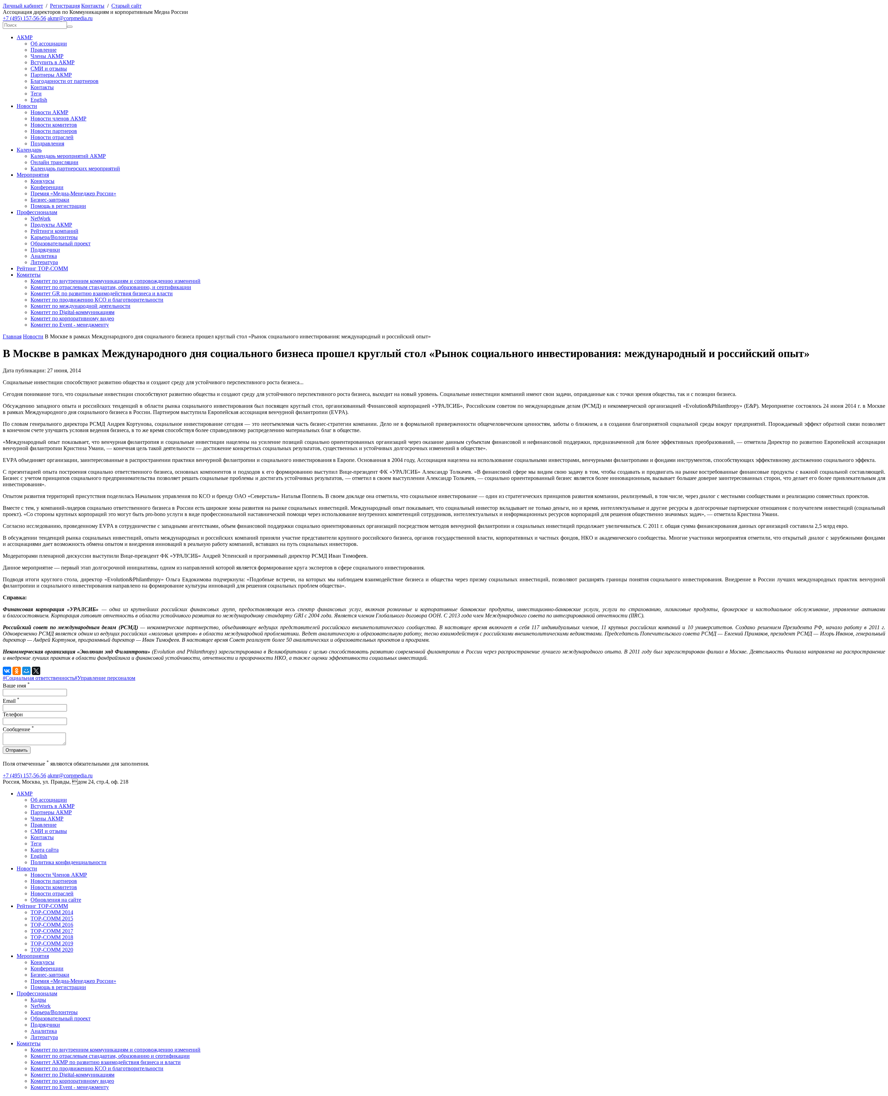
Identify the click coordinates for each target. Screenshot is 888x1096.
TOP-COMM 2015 (52, 918)
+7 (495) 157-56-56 (24, 18)
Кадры (38, 1000)
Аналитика (44, 256)
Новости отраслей (52, 137)
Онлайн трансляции (54, 162)
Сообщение (18, 729)
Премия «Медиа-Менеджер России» (73, 193)
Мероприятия (33, 175)
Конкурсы (42, 181)
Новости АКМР (49, 112)
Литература (44, 262)
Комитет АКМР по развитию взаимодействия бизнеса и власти (106, 1062)
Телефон (13, 714)
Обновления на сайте (56, 900)
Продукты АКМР (51, 225)
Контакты (92, 6)
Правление (44, 50)
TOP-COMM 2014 (52, 912)
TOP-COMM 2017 (52, 931)
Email (11, 701)
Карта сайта (45, 850)
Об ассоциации (49, 44)
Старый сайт (126, 6)
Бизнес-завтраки (50, 200)
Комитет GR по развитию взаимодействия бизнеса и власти (102, 293)
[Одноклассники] (16, 671)
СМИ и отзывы (49, 68)
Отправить (17, 750)
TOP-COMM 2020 (52, 950)
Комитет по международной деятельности (80, 306)
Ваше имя (16, 686)
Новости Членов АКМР (59, 875)
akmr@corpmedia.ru (70, 18)
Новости (27, 106)
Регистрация (65, 6)
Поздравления (47, 143)
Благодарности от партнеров (65, 81)
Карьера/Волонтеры (54, 237)
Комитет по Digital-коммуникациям (72, 312)
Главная (12, 336)
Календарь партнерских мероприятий (75, 168)
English (39, 100)
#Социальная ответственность (39, 678)
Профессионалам (37, 212)
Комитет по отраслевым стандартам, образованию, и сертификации (111, 287)
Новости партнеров (54, 131)
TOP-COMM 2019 (52, 943)
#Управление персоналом (105, 678)
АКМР (25, 37)
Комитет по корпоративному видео (72, 318)
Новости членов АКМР (58, 118)
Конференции (47, 187)
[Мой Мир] (26, 671)
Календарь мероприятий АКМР (68, 156)
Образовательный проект (61, 243)
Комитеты (29, 275)
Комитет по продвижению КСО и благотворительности (97, 300)
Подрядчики (45, 250)
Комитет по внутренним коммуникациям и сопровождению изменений (115, 281)
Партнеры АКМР (51, 75)
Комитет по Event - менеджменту (70, 325)
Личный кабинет (23, 6)
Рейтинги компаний (54, 231)
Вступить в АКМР (53, 62)
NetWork (41, 218)
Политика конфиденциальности (68, 862)
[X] (36, 671)
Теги (36, 93)
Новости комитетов (54, 125)
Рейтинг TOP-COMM (42, 268)
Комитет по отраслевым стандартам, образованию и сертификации (110, 1056)
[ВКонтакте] (7, 671)
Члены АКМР (47, 56)
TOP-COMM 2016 (52, 925)
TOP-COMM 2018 (52, 937)
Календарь (29, 150)
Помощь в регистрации (58, 206)
